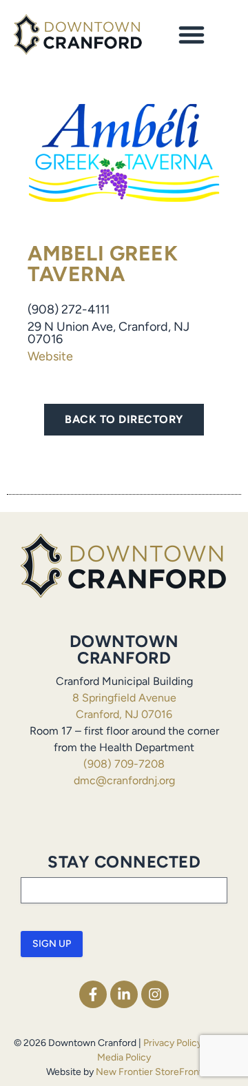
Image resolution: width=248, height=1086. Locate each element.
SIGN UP (51, 944)
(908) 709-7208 (124, 763)
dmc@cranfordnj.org (124, 780)
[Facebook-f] (93, 994)
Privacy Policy (172, 1043)
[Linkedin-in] (124, 994)
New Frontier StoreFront (149, 1072)
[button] (191, 34)
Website (50, 356)
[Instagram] (155, 994)
